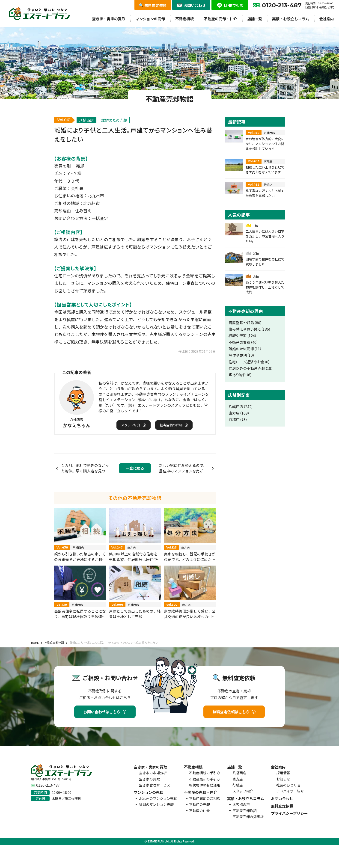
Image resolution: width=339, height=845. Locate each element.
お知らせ (283, 779)
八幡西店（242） (241, 406)
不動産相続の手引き (204, 772)
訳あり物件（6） (240, 374)
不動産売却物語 (244, 810)
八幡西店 (239, 772)
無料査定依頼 (282, 806)
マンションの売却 (150, 18)
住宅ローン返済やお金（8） (249, 362)
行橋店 (237, 785)
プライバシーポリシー (289, 813)
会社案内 (326, 18)
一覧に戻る (135, 468)
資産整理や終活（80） (245, 322)
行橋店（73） (238, 419)
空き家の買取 (149, 779)
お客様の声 (241, 804)
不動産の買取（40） (243, 342)
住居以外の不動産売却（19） (251, 368)
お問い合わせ (282, 798)
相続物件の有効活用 (204, 785)
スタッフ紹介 (242, 791)
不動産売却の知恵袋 (248, 816)
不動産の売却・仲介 (220, 18)
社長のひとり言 (288, 785)
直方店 (237, 779)
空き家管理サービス (154, 785)
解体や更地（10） (242, 355)
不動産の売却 (199, 804)
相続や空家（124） (243, 335)
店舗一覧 (254, 18)
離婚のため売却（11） (245, 348)
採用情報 (283, 772)
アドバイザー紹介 (290, 791)
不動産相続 (184, 18)
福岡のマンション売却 (156, 804)
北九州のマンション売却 (158, 798)
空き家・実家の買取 (108, 18)
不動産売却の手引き (204, 779)
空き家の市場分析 (153, 772)
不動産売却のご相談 (204, 798)
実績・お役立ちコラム (290, 18)
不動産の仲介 (199, 810)
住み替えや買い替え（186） (250, 329)
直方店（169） (239, 413)
